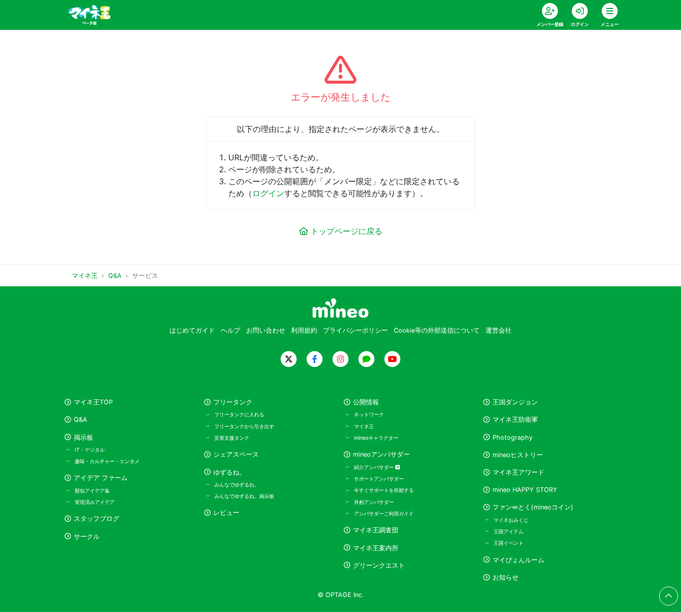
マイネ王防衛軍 (515, 419)
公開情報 (366, 402)
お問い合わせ (265, 330)
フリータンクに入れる (239, 414)
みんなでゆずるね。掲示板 (244, 496)
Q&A (80, 419)
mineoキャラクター (376, 438)
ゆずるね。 (229, 472)
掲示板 (83, 437)
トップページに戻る (346, 231)
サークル (87, 536)
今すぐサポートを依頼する (384, 490)
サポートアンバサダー (379, 479)
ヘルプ (230, 330)
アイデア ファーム (101, 478)
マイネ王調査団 (375, 530)
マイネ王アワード (518, 472)
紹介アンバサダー (374, 467)
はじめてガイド (192, 330)
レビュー (226, 512)
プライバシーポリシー (355, 330)
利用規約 (304, 330)
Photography (512, 437)
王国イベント (508, 543)
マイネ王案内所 (375, 548)
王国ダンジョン (515, 402)
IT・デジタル (90, 450)
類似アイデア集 (92, 490)
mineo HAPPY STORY (525, 489)
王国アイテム (508, 531)
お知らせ (505, 577)
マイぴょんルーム (518, 560)
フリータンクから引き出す (244, 426)
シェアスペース (236, 454)
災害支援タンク (231, 438)
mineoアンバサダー (381, 454)
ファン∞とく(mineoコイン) (533, 507)
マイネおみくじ (511, 520)
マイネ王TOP (93, 402)
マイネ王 (364, 426)
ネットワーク (369, 414)
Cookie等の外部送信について (437, 330)
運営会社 (498, 330)
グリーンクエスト (379, 565)
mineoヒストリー (518, 455)
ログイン (268, 193)
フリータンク (232, 402)
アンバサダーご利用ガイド (384, 513)
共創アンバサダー (374, 502)
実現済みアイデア (95, 502)
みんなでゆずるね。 (236, 485)
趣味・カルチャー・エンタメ (107, 461)
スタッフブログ (96, 518)
